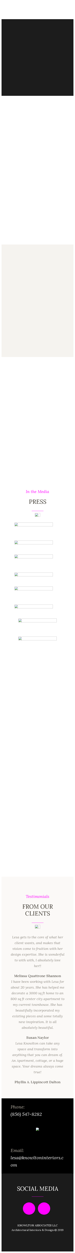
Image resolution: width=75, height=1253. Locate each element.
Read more (20, 187)
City (37, 785)
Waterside (38, 731)
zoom (36, 696)
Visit (16, 431)
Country (37, 677)
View (16, 346)
